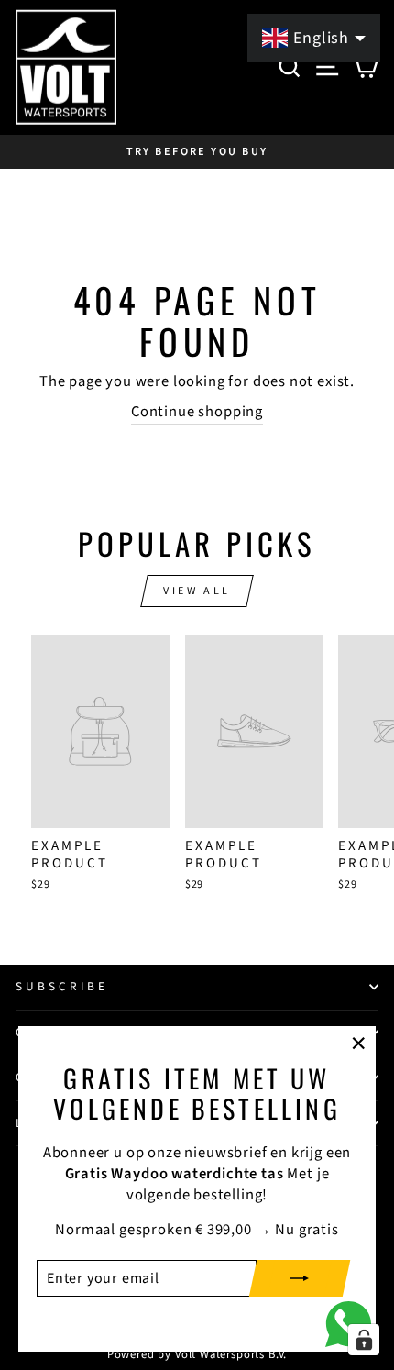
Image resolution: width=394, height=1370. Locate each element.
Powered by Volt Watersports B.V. (197, 1354)
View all (197, 591)
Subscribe (62, 986)
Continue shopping (197, 412)
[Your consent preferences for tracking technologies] (363, 1339)
